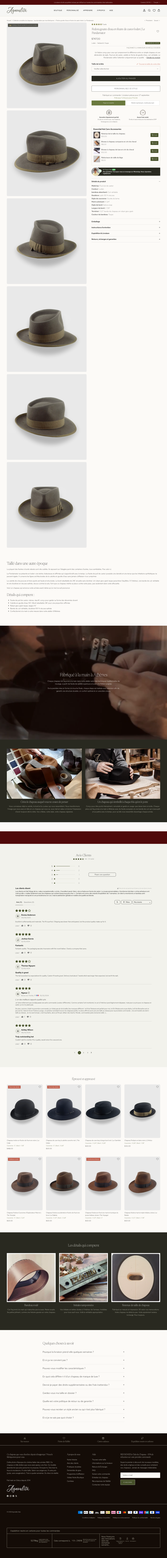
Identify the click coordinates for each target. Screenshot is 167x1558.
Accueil (9, 20)
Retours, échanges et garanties (104, 239)
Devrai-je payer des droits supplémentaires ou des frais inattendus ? (76, 1384)
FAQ (93, 1470)
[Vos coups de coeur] (154, 10)
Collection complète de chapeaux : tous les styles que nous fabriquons (33, 20)
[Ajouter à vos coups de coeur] (158, 31)
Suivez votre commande (101, 1474)
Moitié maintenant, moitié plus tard (142, 103)
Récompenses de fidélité (101, 1481)
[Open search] (117, 902)
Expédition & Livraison (100, 233)
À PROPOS (101, 10)
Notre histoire (72, 1459)
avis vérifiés (96, 2)
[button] (97, 24)
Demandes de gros (74, 1470)
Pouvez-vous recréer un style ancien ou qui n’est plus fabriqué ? (74, 1409)
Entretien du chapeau (100, 1477)
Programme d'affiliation (75, 1474)
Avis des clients (72, 1463)
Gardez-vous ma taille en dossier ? (59, 1393)
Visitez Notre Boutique (75, 1477)
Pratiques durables (74, 1467)
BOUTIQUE (58, 10)
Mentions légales (155, 1518)
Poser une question (102, 874)
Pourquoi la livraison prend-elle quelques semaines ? (68, 1351)
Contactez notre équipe (101, 1485)
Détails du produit (99, 181)
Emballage (96, 221)
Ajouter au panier (126, 78)
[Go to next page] (92, 1052)
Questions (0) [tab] (29, 902)
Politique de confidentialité (140, 1518)
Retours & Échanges (99, 1467)
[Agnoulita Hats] (17, 10)
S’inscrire (127, 1482)
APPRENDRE (88, 10)
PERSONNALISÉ (73, 10)
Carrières (70, 1481)
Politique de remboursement (121, 1518)
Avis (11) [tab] (19, 902)
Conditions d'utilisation (88, 1518)
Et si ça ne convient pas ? (55, 1360)
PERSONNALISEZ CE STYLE (126, 88)
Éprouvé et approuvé (83, 1079)
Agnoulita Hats (16, 1512)
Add (155, 135)
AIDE (111, 10)
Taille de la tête (98, 64)
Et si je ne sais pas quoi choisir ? (58, 1417)
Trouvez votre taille (99, 1459)
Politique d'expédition (104, 1518)
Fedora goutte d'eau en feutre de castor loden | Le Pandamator (75, 20)
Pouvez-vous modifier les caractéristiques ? (64, 1368)
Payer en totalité (108, 103)
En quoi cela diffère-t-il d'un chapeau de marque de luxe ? (71, 1376)
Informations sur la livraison (102, 1463)
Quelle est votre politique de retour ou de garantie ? (68, 1401)
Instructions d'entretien (101, 227)
